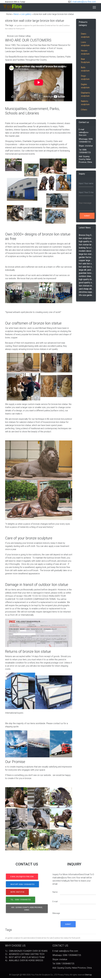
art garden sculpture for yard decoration (29, 25)
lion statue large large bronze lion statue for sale (86, 244)
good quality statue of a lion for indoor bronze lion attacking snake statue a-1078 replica (86, 282)
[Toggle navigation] (94, 7)
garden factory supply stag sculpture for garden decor (86, 257)
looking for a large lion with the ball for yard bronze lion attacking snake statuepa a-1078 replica (86, 247)
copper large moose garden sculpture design (86, 260)
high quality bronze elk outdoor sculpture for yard (86, 279)
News (16, 14)
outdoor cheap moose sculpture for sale (86, 276)
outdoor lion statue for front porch (67, 938)
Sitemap (88, 975)
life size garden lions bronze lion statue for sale (86, 295)
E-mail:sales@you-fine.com (83, 1)
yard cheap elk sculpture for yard (86, 288)
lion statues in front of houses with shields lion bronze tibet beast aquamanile (86, 285)
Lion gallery (26, 14)
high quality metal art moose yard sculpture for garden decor (86, 241)
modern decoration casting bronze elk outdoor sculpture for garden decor (86, 251)
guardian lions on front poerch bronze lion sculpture (86, 273)
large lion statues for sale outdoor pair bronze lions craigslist (86, 254)
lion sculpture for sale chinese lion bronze (86, 238)
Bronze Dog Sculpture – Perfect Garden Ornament (86, 235)
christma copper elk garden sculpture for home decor (86, 292)
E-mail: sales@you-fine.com (84, 132)
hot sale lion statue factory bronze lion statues (86, 266)
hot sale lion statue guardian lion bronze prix (86, 263)
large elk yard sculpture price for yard (86, 269)
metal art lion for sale (54, 25)
